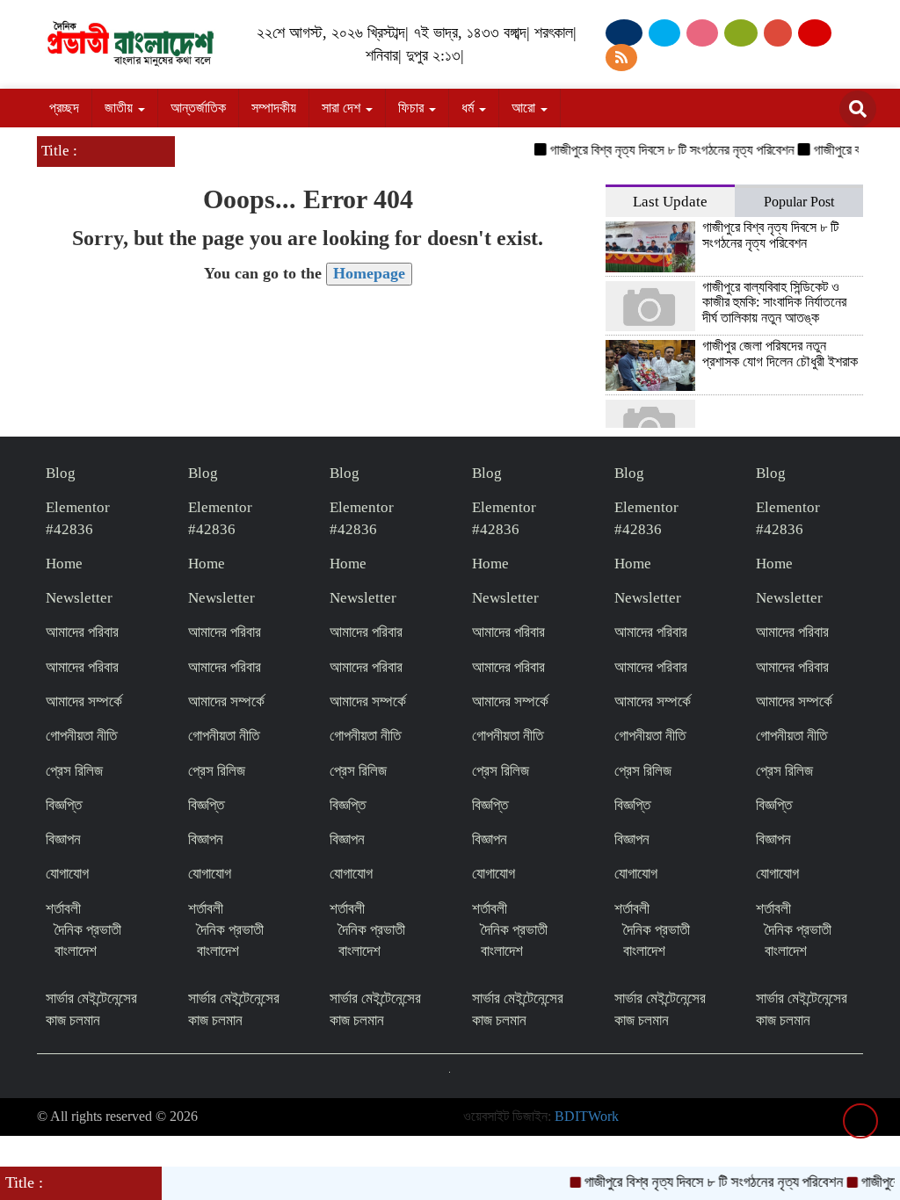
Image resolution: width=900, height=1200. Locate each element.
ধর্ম (469, 107)
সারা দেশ (343, 107)
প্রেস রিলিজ (74, 771)
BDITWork (587, 1116)
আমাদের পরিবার (82, 632)
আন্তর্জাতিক (198, 107)
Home (64, 563)
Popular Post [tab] (799, 201)
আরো (525, 107)
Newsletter (79, 597)
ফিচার (412, 107)
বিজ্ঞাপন (63, 839)
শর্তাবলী (63, 908)
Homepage (369, 273)
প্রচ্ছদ (64, 107)
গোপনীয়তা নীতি (81, 735)
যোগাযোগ (67, 873)
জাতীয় (120, 107)
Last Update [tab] (670, 201)
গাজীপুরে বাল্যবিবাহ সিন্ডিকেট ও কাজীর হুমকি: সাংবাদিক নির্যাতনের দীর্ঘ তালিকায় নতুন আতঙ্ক (774, 302)
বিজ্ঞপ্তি (64, 805)
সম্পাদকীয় (273, 107)
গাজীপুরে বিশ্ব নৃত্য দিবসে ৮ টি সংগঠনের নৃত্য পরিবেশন (661, 149)
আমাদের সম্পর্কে (84, 701)
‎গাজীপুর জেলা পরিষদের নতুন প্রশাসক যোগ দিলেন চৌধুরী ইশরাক (780, 353)
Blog (61, 473)
